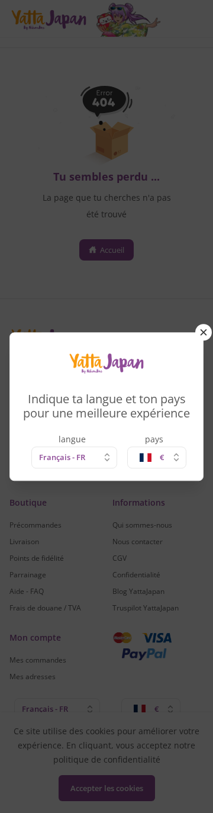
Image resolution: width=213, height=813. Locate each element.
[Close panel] (203, 332)
